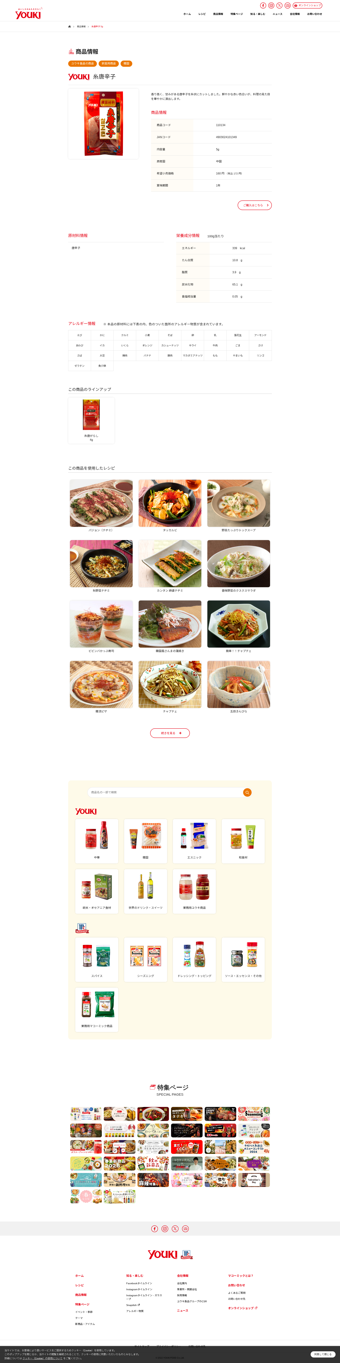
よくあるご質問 (236, 1292)
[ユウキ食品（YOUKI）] (27, 13)
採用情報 (182, 1295)
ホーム (187, 14)
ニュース (277, 14)
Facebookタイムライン (139, 1283)
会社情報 (295, 14)
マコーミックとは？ (241, 1275)
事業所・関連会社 (187, 1289)
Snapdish (131, 1305)
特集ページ (237, 14)
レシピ (202, 14)
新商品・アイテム (85, 1324)
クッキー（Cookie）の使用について (42, 1358)
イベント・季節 (84, 1312)
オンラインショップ (241, 1308)
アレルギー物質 (135, 1311)
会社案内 (182, 1283)
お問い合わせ (314, 14)
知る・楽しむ (257, 14)
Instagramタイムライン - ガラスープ (144, 1297)
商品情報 (218, 14)
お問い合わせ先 (236, 1298)
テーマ (79, 1318)
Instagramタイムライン (139, 1289)
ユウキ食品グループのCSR (192, 1301)
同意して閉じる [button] (323, 1354)
